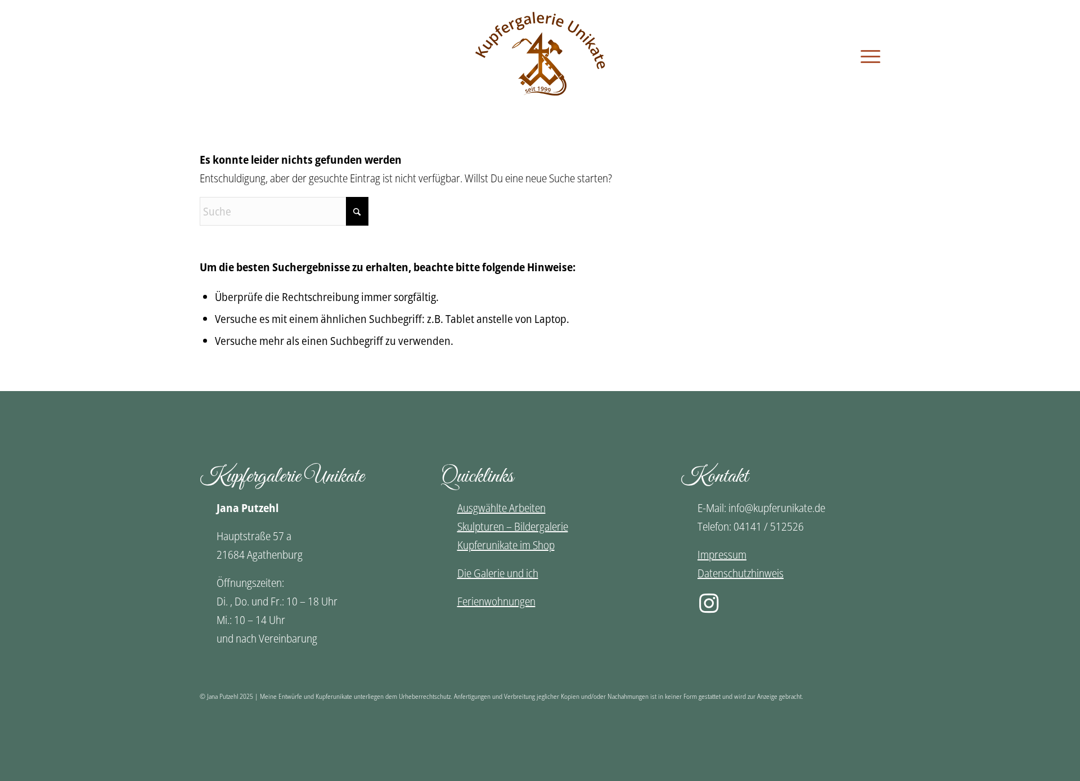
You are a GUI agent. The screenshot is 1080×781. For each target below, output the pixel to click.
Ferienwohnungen (496, 601)
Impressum (722, 554)
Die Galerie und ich (497, 573)
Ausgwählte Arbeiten (501, 507)
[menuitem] (866, 56)
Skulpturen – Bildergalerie (512, 526)
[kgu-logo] (540, 56)
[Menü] (866, 56)
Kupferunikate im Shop (506, 545)
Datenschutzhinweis (741, 573)
